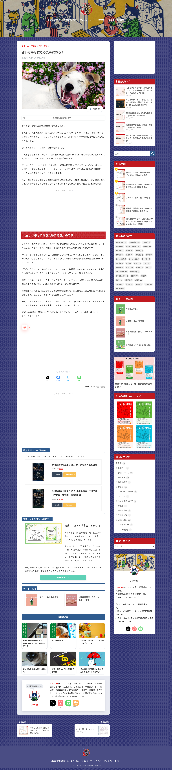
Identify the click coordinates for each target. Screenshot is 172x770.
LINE (68, 707)
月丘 (128, 263)
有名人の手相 (121, 272)
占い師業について (126, 501)
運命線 (147, 246)
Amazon (69, 474)
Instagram (60, 707)
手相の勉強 (124, 515)
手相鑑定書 (124, 510)
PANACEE (54, 683)
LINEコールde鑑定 (127, 491)
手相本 (134, 276)
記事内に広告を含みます (62, 118)
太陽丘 (119, 267)
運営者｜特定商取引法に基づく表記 (65, 760)
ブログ (120, 463)
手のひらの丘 (121, 242)
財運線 (129, 251)
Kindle (57, 474)
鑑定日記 (123, 477)
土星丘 (147, 263)
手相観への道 (125, 524)
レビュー (123, 496)
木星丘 (137, 263)
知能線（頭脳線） (133, 246)
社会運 (129, 284)
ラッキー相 (134, 259)
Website (75, 707)
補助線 (139, 251)
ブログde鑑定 (123, 529)
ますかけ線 (121, 259)
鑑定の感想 (124, 482)
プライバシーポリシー (113, 760)
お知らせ (123, 468)
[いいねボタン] (24, 327)
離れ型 (139, 255)
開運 (143, 276)
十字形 (149, 255)
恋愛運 (128, 280)
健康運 (138, 284)
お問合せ (84, 760)
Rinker (61, 469)
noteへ (63, 577)
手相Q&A (120, 288)
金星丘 (119, 263)
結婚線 (119, 255)
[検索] (152, 153)
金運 (119, 280)
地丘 (148, 267)
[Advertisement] (63, 208)
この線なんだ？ (122, 276)
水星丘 (129, 267)
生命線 (146, 242)
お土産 (122, 486)
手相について (125, 472)
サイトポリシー (96, 760)
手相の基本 (134, 242)
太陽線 (119, 251)
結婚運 (138, 280)
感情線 (119, 246)
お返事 (122, 505)
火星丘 (139, 267)
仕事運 (119, 284)
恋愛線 (129, 255)
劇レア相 (146, 259)
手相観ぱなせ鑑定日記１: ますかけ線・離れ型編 (74, 464)
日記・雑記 (100, 386)
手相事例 (134, 272)
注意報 (148, 284)
